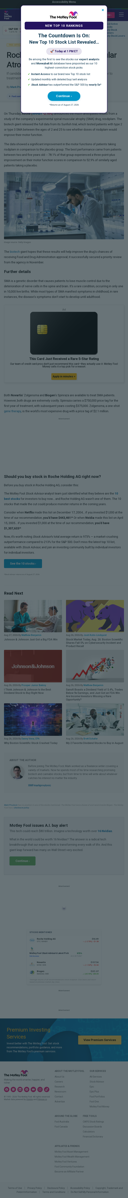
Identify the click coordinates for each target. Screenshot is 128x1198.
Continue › (64, 96)
